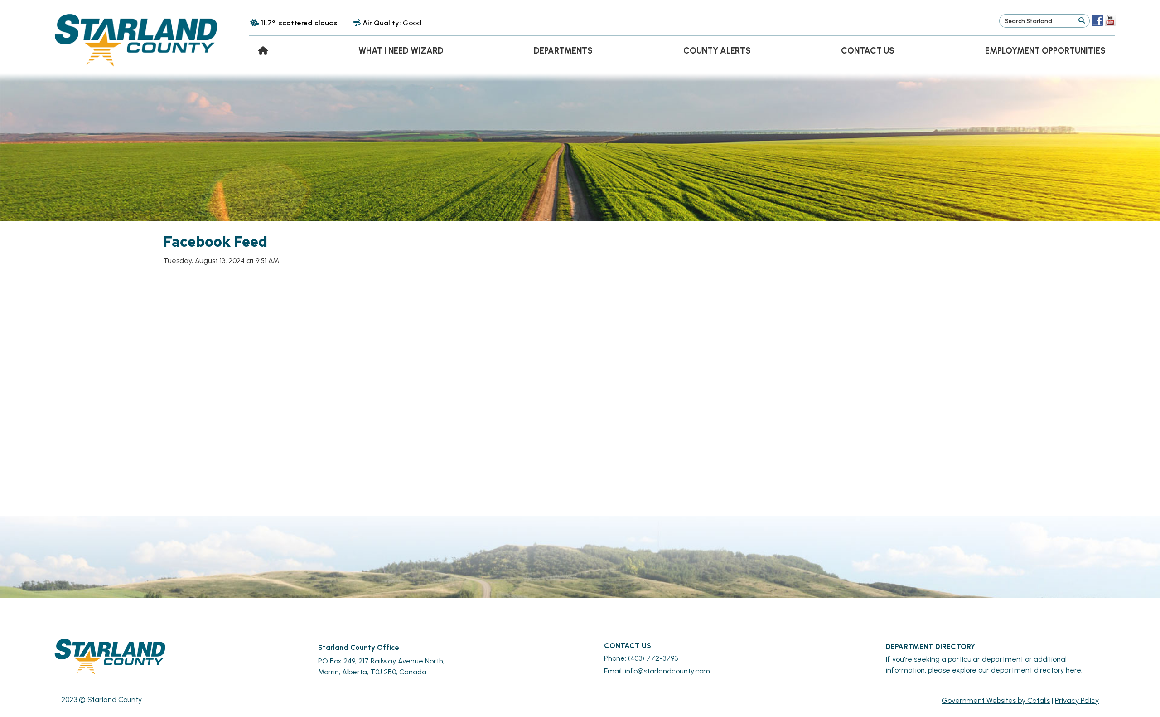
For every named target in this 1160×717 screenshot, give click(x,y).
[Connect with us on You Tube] (1110, 20)
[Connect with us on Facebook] (1097, 20)
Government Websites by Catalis (996, 700)
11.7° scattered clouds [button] (299, 23)
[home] (263, 50)
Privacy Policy (1077, 700)
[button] (1081, 20)
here (1073, 670)
